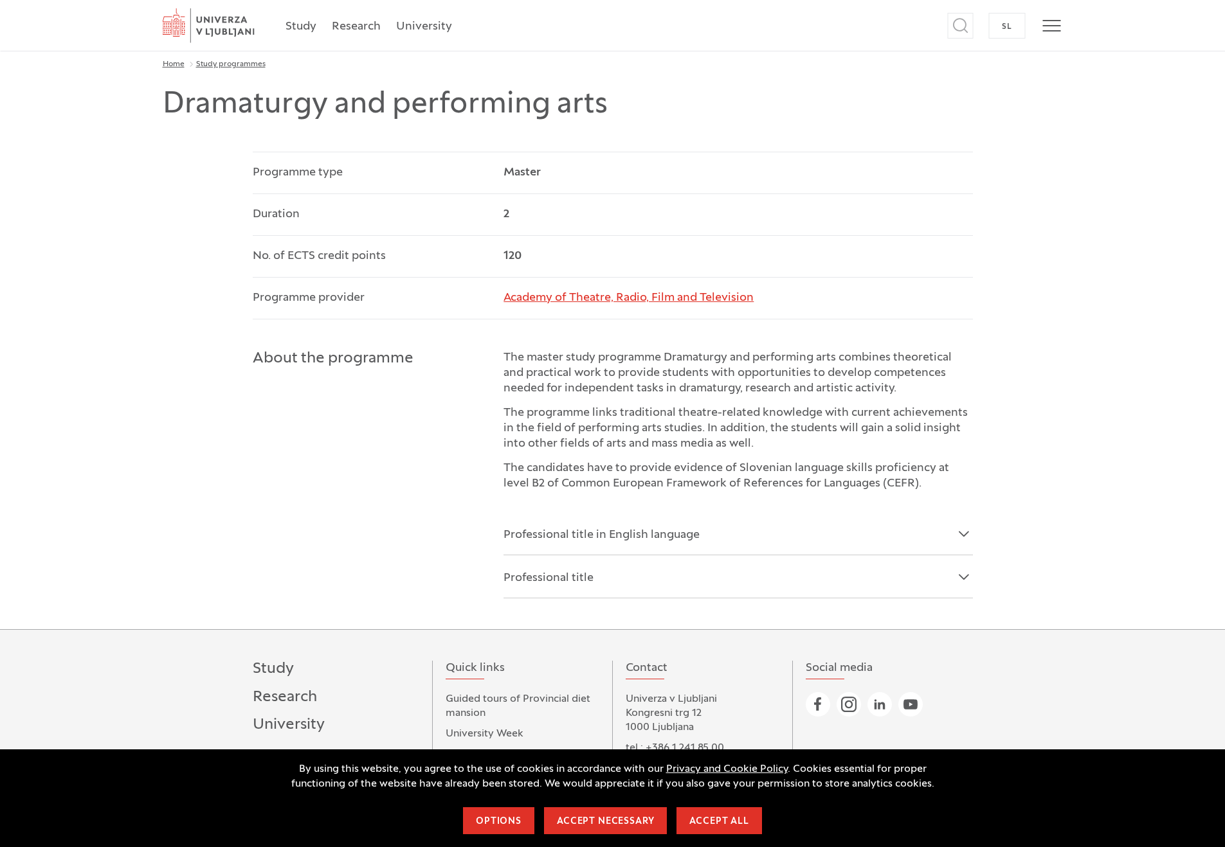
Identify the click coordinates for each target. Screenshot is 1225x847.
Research (356, 26)
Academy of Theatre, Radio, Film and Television (629, 297)
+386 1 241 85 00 (685, 748)
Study (301, 26)
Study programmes (231, 64)
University (424, 26)
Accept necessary (605, 821)
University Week (484, 734)
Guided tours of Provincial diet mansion (518, 706)
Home (174, 64)
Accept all (719, 821)
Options (499, 821)
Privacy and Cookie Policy (727, 769)
